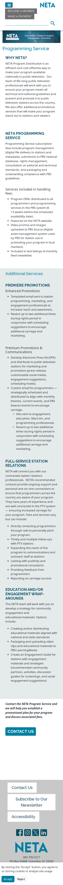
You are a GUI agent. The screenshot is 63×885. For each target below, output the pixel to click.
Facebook (19, 832)
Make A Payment (20, 16)
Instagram (27, 832)
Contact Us (21, 731)
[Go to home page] (46, 4)
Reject (21, 879)
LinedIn (43, 832)
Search (54, 22)
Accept (8, 879)
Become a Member (21, 11)
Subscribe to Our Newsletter (31, 802)
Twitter (35, 832)
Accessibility (23, 816)
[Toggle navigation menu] (9, 5)
